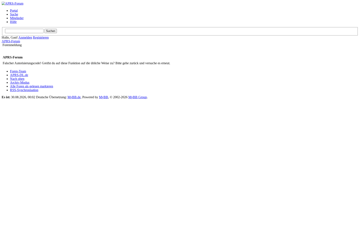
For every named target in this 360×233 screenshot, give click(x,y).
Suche (14, 14)
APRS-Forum (11, 41)
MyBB (103, 97)
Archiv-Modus (19, 82)
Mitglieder (17, 18)
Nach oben (17, 79)
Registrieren (41, 37)
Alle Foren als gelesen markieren (31, 86)
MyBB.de (74, 97)
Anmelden (25, 37)
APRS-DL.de (19, 75)
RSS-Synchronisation (24, 90)
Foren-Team (18, 71)
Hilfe (13, 22)
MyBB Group (137, 97)
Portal (14, 10)
